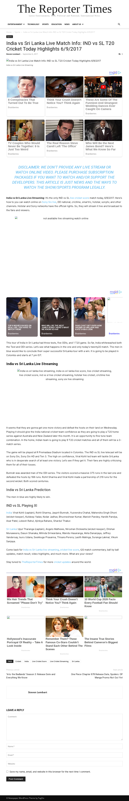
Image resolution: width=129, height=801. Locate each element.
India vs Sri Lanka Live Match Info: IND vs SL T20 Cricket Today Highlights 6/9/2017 (60, 46)
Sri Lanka (11, 529)
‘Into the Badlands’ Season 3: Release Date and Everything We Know (30, 676)
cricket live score (69, 549)
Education (56, 24)
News (67, 24)
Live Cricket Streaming (59, 661)
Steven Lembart (13, 54)
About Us (76, 24)
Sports (45, 24)
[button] (119, 24)
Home (9, 32)
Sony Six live (49, 201)
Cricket (18, 661)
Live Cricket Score (39, 661)
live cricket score (79, 197)
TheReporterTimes (33, 561)
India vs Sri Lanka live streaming (41, 549)
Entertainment (15, 24)
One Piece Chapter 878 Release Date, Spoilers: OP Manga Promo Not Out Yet (97, 676)
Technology (33, 24)
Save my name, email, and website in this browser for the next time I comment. (50, 771)
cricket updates (62, 561)
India (9, 512)
